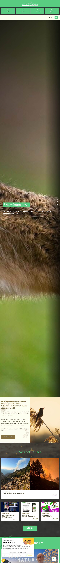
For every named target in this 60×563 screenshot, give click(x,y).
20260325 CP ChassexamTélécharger (28, 516)
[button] (3, 560)
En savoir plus (8, 437)
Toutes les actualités (30, 528)
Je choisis (18, 555)
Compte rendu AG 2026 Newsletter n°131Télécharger (8, 516)
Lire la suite (54, 495)
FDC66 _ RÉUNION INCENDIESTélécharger (13, 493)
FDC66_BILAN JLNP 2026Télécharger (47, 516)
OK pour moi (29, 555)
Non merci (7, 555)
